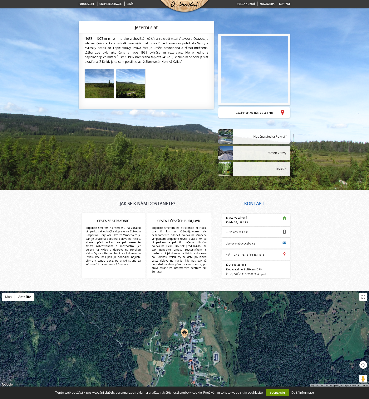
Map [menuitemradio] (8, 297)
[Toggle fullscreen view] (363, 297)
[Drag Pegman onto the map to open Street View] (363, 378)
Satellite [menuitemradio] (24, 297)
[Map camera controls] (363, 365)
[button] (184, 333)
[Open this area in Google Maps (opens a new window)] (7, 384)
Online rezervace (110, 4)
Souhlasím (277, 392)
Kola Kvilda (267, 4)
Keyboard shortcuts (319, 386)
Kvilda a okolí (246, 4)
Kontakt (284, 4)
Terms (365, 386)
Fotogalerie (87, 4)
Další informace (302, 392)
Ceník (129, 4)
